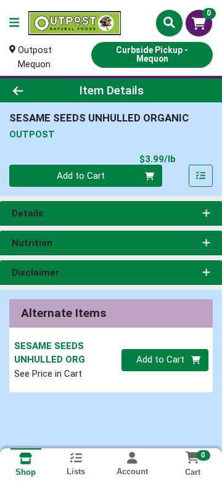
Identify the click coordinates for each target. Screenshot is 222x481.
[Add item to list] (201, 176)
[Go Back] (34, 90)
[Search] (169, 22)
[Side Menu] (14, 23)
